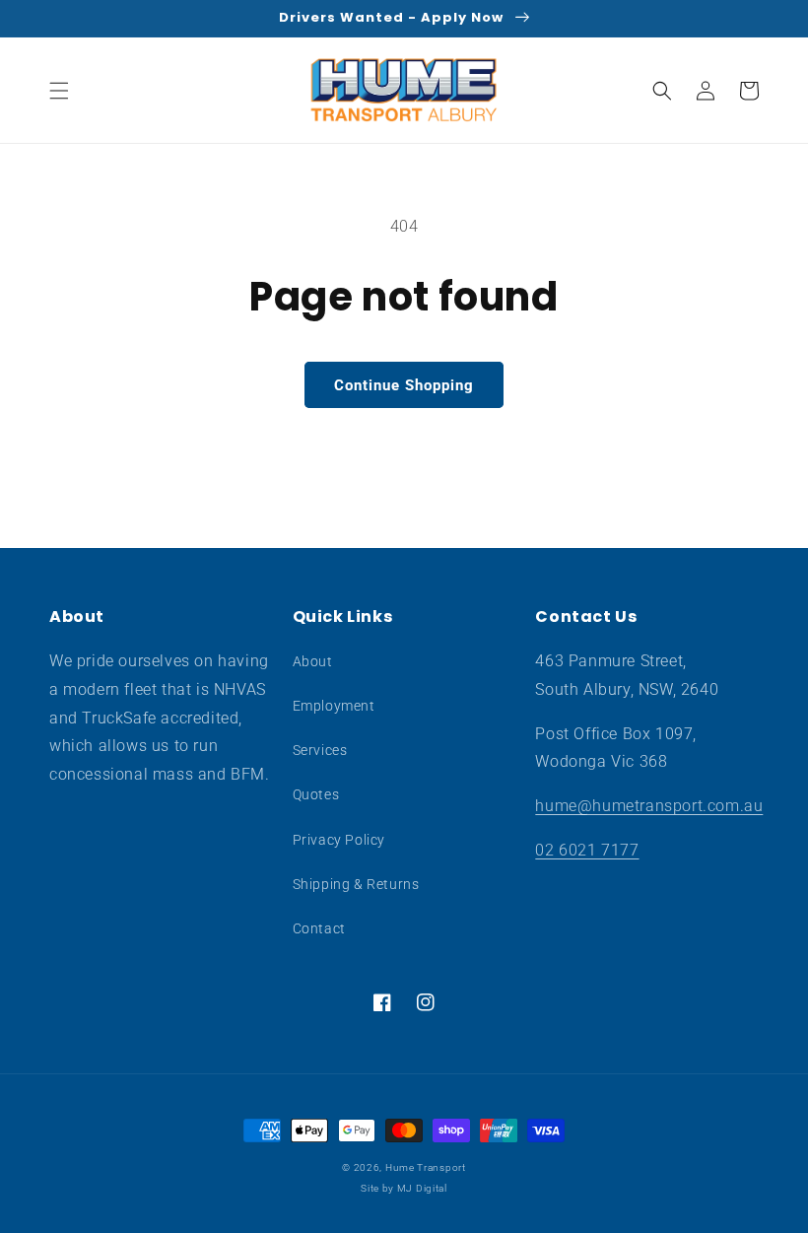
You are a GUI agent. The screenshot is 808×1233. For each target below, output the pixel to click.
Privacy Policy (339, 840)
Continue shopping (404, 385)
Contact (319, 928)
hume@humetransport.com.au (649, 805)
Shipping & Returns (356, 884)
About (313, 661)
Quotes (316, 794)
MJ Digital (422, 1188)
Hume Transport (425, 1167)
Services (320, 750)
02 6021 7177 (587, 850)
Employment (334, 706)
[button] (59, 90)
